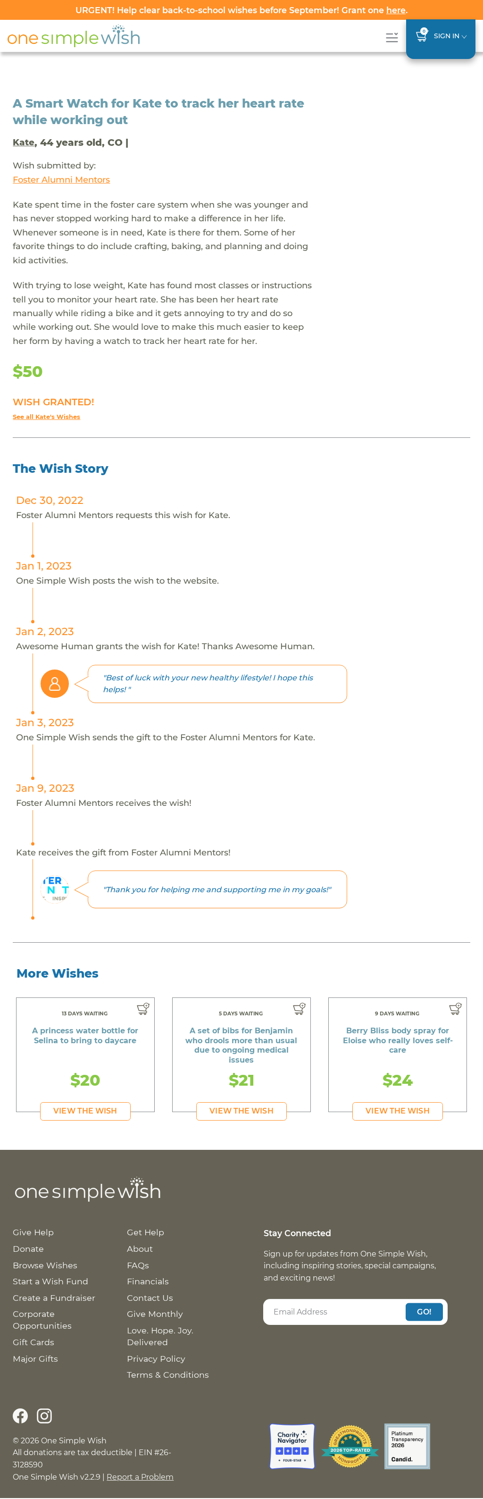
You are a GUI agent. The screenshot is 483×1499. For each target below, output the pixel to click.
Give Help (33, 1232)
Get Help (145, 1232)
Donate (28, 1249)
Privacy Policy (156, 1359)
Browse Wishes (45, 1265)
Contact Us (150, 1298)
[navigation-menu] (391, 37)
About (140, 1249)
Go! (424, 1311)
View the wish (85, 1110)
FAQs (138, 1265)
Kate (23, 142)
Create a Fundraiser (54, 1298)
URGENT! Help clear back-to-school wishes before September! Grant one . (241, 10)
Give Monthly (155, 1314)
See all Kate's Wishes (46, 416)
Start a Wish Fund (50, 1281)
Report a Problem (140, 1477)
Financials (148, 1281)
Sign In (446, 36)
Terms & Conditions (168, 1375)
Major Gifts (35, 1359)
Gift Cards (33, 1342)
